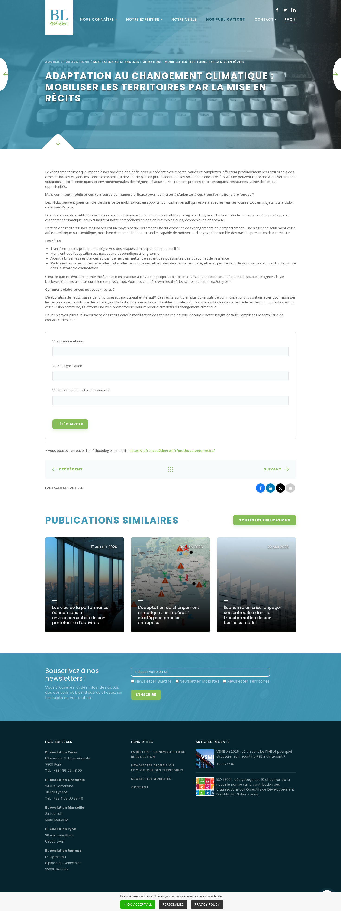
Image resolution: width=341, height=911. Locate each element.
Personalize (173, 904)
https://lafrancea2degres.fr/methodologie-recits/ (172, 450)
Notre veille (184, 19)
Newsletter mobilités (151, 779)
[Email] (290, 488)
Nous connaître (97, 19)
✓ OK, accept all (138, 904)
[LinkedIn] (270, 488)
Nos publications (225, 19)
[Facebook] (260, 488)
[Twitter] (280, 488)
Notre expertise (142, 19)
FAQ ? (290, 19)
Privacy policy (207, 904)
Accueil (52, 62)
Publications (76, 62)
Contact (263, 19)
